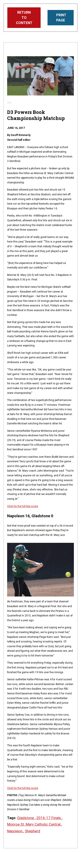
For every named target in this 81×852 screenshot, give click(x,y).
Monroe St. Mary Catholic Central (34, 824)
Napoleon (15, 831)
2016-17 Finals (49, 818)
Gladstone (26, 818)
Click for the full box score (22, 506)
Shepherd (32, 831)
